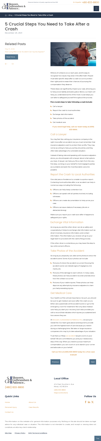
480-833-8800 (90, 2)
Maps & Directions (61, 393)
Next (93, 362)
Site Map (8, 433)
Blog (10, 15)
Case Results (34, 407)
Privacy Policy (20, 433)
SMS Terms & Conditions (37, 433)
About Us (32, 402)
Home (7, 402)
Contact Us (9, 412)
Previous (55, 362)
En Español (77, 2)
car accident (70, 336)
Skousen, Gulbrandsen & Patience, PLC (67, 320)
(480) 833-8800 (14, 387)
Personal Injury (11, 407)
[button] (96, 8)
